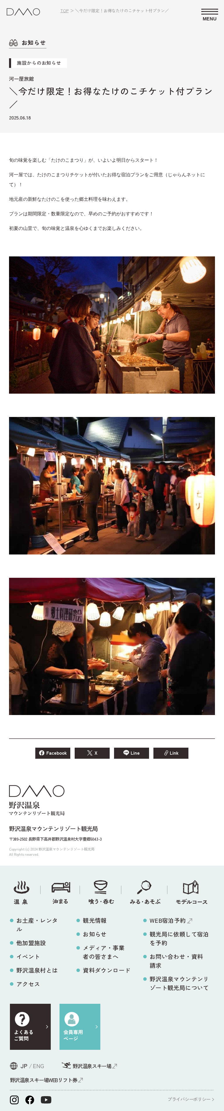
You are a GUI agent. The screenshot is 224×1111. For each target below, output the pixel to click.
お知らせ (95, 934)
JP (23, 1065)
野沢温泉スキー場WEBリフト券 (43, 1080)
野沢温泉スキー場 (92, 1066)
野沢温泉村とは (37, 970)
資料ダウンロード (106, 970)
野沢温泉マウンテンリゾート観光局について (179, 983)
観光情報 (95, 920)
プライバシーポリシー (188, 1099)
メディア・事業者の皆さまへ (104, 952)
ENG (38, 1065)
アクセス (28, 984)
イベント (28, 956)
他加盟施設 (31, 943)
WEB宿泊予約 (168, 920)
